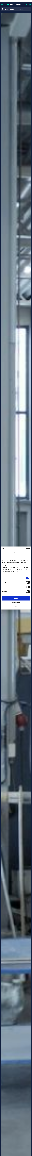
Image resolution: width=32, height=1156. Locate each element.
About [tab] (26, 552)
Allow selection (16, 602)
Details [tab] (16, 552)
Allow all (16, 598)
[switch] (28, 582)
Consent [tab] (5, 552)
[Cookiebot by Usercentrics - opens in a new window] (23, 549)
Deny (16, 606)
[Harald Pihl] (14, 4)
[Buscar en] (2, 9)
